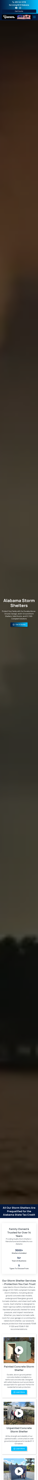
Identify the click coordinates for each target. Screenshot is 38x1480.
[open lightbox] (19, 1350)
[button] (34, 17)
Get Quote (19, 11)
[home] (17, 17)
